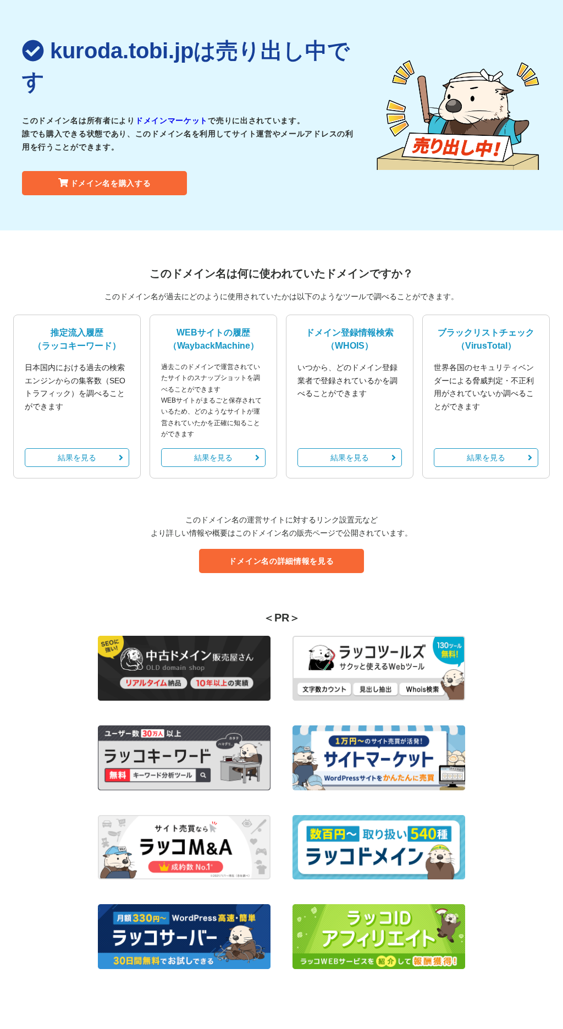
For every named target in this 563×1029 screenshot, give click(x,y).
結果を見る (77, 457)
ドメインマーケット (171, 120)
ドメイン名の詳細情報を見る (281, 561)
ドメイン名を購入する (110, 183)
